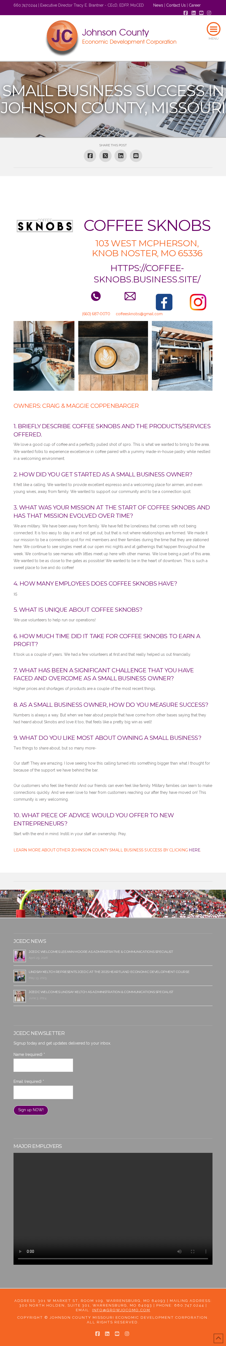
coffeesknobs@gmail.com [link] (139, 314)
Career (195, 5)
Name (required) (29, 1054)
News (158, 5)
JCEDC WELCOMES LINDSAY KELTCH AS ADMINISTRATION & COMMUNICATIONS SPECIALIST (101, 992)
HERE (194, 850)
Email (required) (29, 1081)
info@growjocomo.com (121, 1310)
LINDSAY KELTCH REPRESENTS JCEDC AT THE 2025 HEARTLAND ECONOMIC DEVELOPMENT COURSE (109, 972)
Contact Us (176, 5)
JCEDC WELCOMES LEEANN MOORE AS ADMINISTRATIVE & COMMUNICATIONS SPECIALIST (101, 952)
